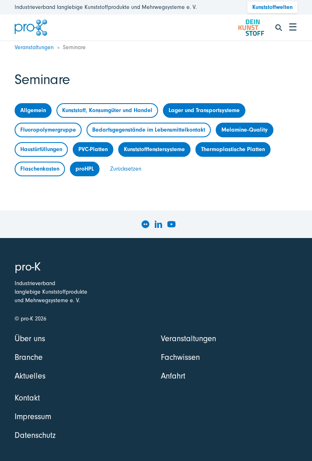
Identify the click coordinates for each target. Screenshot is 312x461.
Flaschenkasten (39, 168)
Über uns (30, 338)
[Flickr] (145, 224)
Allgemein (33, 110)
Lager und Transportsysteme (204, 110)
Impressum (33, 416)
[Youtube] (171, 224)
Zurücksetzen (125, 168)
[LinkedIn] (158, 224)
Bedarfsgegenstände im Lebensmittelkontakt (148, 129)
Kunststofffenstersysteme (154, 149)
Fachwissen (180, 357)
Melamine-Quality (244, 129)
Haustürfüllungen (41, 149)
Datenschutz (35, 435)
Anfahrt (173, 376)
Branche (29, 357)
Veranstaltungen (34, 47)
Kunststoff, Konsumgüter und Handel (107, 110)
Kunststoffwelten (272, 7)
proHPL (85, 168)
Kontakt (27, 398)
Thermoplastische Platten (233, 149)
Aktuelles (30, 376)
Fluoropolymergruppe (48, 129)
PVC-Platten (93, 149)
